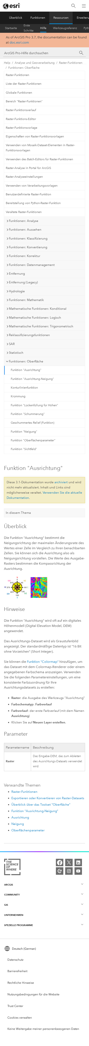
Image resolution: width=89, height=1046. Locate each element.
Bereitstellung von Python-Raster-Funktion (33, 203)
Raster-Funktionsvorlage (21, 128)
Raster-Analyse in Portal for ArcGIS (28, 168)
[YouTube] (78, 871)
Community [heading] (12, 894)
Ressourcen (61, 18)
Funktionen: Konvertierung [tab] (28, 247)
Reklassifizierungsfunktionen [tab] (29, 335)
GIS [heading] (6, 904)
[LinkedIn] (78, 862)
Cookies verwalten (19, 1017)
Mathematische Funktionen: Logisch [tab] (35, 317)
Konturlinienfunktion (24, 387)
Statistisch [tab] (16, 353)
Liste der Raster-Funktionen (23, 84)
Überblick (15, 18)
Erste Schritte (29, 28)
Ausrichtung (20, 817)
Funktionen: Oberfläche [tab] (26, 361)
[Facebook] (59, 862)
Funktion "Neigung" (24, 431)
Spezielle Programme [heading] (18, 925)
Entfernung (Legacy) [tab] (23, 282)
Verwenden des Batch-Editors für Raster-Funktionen (39, 159)
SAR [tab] (12, 344)
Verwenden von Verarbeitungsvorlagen (32, 185)
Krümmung (18, 396)
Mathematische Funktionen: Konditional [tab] (37, 309)
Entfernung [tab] (17, 273)
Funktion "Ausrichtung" (26, 370)
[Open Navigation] (84, 6)
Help (7, 63)
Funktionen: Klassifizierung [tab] (28, 238)
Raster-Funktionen (70, 63)
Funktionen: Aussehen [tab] (25, 229)
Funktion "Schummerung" (28, 414)
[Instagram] (69, 871)
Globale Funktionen (19, 92)
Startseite (11, 28)
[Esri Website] (11, 6)
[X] (69, 862)
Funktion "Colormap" (43, 662)
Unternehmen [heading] (13, 914)
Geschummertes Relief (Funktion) (32, 423)
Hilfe (43, 28)
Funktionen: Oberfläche (24, 68)
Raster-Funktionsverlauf (21, 110)
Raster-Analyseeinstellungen (24, 177)
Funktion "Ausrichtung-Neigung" (32, 379)
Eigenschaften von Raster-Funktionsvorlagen (35, 136)
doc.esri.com (19, 42)
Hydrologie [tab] (17, 291)
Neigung (17, 824)
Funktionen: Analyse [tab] (23, 221)
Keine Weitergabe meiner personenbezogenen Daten (43, 1029)
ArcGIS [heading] (8, 884)
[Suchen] (73, 6)
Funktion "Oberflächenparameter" (33, 440)
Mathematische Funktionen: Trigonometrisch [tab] (41, 326)
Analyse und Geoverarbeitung (35, 63)
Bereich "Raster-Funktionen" (24, 101)
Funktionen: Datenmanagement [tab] (32, 265)
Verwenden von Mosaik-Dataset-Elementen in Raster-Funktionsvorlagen (40, 147)
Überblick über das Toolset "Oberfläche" (40, 804)
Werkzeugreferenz (65, 28)
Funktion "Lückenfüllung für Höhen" (34, 405)
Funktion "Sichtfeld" (24, 449)
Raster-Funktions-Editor (21, 119)
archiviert (61, 482)
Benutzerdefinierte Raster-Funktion (28, 194)
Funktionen (37, 18)
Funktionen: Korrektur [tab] (24, 256)
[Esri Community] (59, 871)
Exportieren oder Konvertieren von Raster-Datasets (47, 798)
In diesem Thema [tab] (18, 513)
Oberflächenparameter (27, 830)
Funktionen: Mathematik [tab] (26, 300)
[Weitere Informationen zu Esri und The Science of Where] (12, 868)
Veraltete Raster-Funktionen (24, 212)
